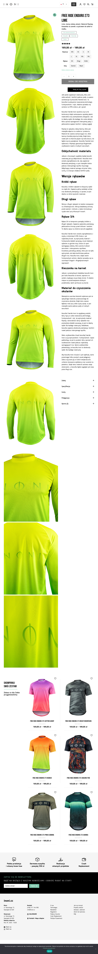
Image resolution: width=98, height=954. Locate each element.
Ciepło (65, 39)
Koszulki (65, 36)
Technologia (53, 907)
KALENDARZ (33, 914)
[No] (96, 949)
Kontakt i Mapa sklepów (36, 918)
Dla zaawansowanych (69, 32)
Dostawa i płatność (79, 910)
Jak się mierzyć (78, 905)
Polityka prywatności (49, 948)
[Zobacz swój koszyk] (92, 4)
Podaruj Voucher (55, 914)
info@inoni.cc (31, 910)
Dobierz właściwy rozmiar (68, 70)
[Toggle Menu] (73, 4)
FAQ (75, 914)
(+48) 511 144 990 (33, 907)
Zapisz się (34, 886)
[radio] (72, 52)
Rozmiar (65, 52)
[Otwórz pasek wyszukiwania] (88, 4)
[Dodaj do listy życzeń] (55, 678)
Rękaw (65, 61)
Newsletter (53, 910)
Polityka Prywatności (56, 918)
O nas (52, 905)
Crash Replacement (56, 916)
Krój (65, 66)
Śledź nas (8, 927)
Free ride (73, 36)
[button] (54, 15)
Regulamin (53, 912)
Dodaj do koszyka (78, 82)
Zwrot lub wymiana (79, 912)
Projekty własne (78, 907)
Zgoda (49, 951)
